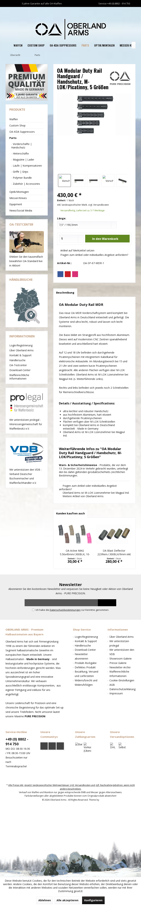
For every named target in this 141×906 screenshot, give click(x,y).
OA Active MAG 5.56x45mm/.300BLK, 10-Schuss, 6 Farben (75, 552)
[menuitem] (131, 10)
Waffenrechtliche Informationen (19, 376)
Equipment (15, 204)
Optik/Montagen (19, 192)
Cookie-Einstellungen (121, 680)
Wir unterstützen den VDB (121, 652)
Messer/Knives (18, 198)
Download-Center (19, 370)
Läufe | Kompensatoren (27, 165)
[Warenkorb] (132, 10)
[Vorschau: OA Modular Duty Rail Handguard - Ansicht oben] (79, 180)
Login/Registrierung (20, 345)
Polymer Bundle (22, 177)
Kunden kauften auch (70, 513)
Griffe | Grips (20, 171)
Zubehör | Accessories (26, 183)
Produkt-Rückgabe (86, 663)
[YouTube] (52, 746)
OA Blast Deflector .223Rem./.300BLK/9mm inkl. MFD (114, 552)
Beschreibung (65, 292)
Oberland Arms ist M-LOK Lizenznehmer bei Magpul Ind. (95, 492)
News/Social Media (20, 210)
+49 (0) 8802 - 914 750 (17, 741)
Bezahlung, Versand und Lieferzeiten (86, 674)
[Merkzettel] (124, 10)
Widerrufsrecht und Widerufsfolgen (86, 682)
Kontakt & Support (20, 355)
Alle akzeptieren (67, 900)
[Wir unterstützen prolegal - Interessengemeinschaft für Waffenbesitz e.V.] (26, 402)
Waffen (13, 119)
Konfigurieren (93, 900)
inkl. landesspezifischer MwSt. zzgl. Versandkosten (83, 204)
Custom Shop (17, 125)
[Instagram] (75, 274)
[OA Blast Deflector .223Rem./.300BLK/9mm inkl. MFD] (114, 534)
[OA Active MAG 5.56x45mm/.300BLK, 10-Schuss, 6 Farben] (75, 534)
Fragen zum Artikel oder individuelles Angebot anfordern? (94, 255)
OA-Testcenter (18, 365)
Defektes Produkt (85, 667)
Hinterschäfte (20, 153)
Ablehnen (44, 900)
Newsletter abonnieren (81, 656)
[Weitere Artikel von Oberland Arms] (120, 78)
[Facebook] (60, 274)
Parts (13, 138)
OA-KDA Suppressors (22, 131)
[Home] (8, 45)
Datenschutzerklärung (122, 689)
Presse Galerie (117, 663)
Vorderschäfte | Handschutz (21, 145)
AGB (112, 684)
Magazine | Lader (23, 159)
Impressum (116, 693)
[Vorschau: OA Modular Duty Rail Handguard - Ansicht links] (122, 180)
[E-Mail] (68, 274)
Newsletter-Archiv (120, 667)
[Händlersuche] (26, 305)
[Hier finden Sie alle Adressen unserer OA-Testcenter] (26, 242)
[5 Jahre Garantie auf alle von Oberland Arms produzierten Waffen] (27, 82)
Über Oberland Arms (21, 350)
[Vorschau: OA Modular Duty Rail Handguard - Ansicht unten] (93, 180)
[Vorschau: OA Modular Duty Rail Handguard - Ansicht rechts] (108, 180)
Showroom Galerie (120, 658)
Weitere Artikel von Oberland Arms (83, 496)
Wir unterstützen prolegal (119, 643)
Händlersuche (17, 360)
